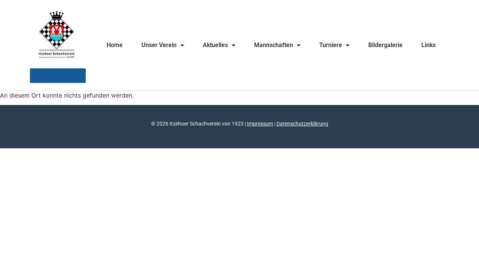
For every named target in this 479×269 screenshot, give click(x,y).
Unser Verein (159, 45)
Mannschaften (273, 45)
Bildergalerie (385, 45)
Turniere (330, 45)
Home (115, 45)
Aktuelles (215, 45)
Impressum (260, 124)
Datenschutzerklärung (302, 124)
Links (428, 45)
